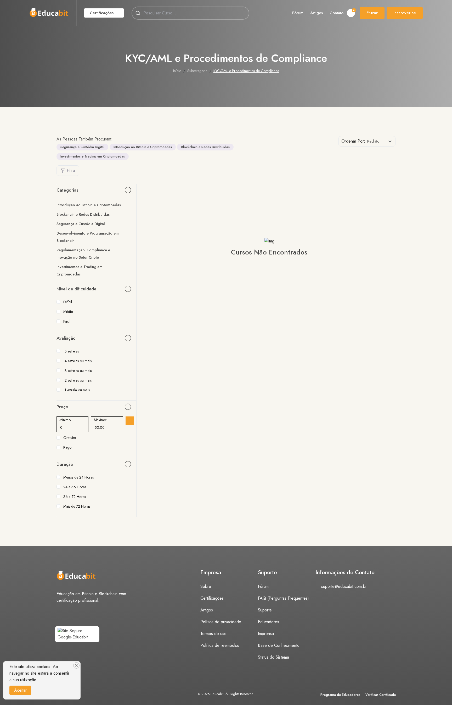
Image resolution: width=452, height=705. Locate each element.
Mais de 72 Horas (76, 506)
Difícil (67, 302)
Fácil (66, 321)
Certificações (102, 13)
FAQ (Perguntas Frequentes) (283, 598)
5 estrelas (72, 351)
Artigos (316, 13)
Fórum (297, 13)
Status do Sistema (273, 657)
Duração (64, 464)
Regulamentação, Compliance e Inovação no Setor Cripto (83, 253)
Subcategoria (197, 70)
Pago (67, 447)
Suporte (265, 610)
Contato (336, 13)
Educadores (268, 622)
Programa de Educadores (340, 694)
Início (177, 70)
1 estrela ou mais (77, 390)
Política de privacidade (220, 622)
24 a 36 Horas (74, 487)
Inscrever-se (404, 13)
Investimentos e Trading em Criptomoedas (92, 156)
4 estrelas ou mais (78, 361)
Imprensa (266, 634)
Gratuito (69, 437)
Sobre (205, 586)
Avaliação (66, 338)
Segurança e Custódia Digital (82, 146)
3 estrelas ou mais (78, 370)
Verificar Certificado (380, 694)
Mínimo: (65, 419)
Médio (68, 311)
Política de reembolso (219, 645)
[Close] (76, 665)
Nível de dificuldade (76, 289)
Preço (62, 407)
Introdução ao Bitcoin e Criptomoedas (143, 146)
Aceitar (20, 690)
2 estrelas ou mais (78, 380)
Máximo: (100, 419)
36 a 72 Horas (74, 496)
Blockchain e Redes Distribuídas (205, 146)
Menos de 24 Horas (78, 477)
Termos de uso (213, 634)
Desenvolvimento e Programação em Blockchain (87, 237)
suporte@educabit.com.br (344, 586)
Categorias (67, 190)
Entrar (372, 13)
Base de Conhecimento (279, 645)
